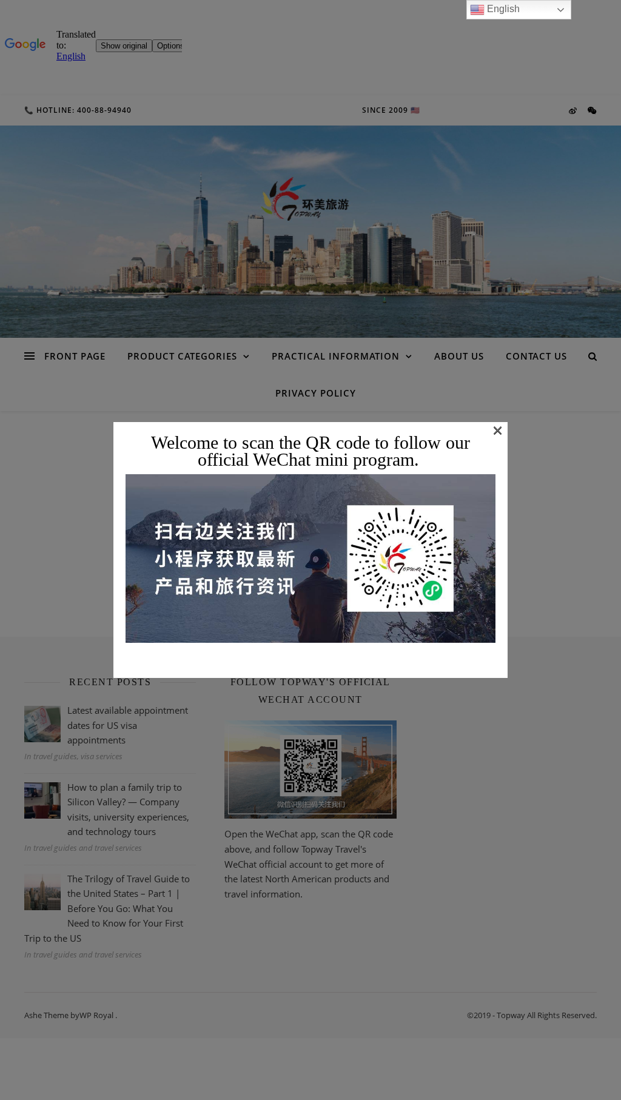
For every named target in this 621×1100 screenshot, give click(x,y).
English (502, 9)
